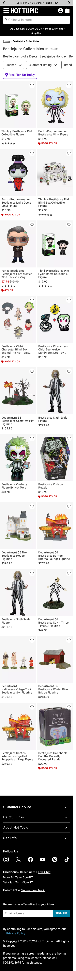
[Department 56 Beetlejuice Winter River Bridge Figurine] (55, 659)
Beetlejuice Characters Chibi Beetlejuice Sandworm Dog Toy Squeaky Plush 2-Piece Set (53, 349)
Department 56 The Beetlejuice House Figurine (14, 555)
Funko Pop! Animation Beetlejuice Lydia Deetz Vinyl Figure (16, 202)
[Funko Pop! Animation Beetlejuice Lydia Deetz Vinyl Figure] (18, 172)
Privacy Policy (15, 933)
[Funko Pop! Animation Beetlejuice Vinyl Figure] (55, 104)
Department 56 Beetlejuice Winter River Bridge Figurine (53, 689)
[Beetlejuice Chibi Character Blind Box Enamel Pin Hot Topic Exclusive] (18, 319)
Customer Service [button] (17, 807)
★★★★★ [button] (8, 143)
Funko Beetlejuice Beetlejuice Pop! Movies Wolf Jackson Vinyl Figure (16, 274)
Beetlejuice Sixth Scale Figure (52, 419)
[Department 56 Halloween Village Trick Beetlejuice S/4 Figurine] (18, 659)
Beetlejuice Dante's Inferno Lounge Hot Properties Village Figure (17, 756)
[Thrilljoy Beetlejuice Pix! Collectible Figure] (18, 104)
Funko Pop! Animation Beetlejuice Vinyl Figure (53, 133)
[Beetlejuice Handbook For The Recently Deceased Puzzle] (55, 726)
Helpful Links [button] (13, 817)
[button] (5, 10)
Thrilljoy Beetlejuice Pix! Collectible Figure (16, 133)
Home (6, 41)
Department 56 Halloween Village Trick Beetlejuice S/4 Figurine (16, 689)
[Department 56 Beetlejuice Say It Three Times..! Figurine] (55, 592)
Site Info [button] (10, 838)
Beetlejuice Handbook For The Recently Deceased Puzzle (52, 756)
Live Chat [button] (44, 872)
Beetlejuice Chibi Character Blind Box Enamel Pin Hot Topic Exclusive (15, 349)
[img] (6, 859)
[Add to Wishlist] (32, 85)
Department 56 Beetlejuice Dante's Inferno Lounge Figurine (54, 555)
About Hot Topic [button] (15, 827)
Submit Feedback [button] (33, 890)
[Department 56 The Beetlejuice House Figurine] (18, 525)
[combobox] (36, 20)
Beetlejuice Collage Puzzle (50, 486)
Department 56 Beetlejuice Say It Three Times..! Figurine (53, 622)
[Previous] (4, 2)
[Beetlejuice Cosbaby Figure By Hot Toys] (18, 457)
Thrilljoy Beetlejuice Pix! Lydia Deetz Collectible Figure (53, 274)
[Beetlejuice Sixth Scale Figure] (55, 390)
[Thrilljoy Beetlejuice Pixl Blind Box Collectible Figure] (55, 172)
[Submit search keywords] (6, 19)
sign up (61, 913)
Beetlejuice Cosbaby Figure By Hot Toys (14, 486)
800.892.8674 (12, 962)
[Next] (69, 2)
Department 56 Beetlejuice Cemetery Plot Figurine (18, 421)
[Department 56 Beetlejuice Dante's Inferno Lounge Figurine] (55, 525)
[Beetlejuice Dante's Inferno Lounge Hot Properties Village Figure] (18, 726)
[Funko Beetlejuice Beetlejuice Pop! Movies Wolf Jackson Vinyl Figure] (18, 243)
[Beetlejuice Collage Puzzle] (55, 457)
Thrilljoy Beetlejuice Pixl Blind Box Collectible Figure (53, 202)
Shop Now (50, 2)
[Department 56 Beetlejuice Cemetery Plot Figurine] (18, 390)
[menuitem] (67, 10)
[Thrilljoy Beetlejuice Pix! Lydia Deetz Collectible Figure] (55, 243)
